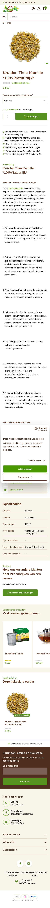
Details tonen (34, 460)
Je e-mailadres (10, 766)
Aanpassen (23, 477)
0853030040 (17, 804)
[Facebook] (20, 863)
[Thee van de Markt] (11, 9)
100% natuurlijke (16, 188)
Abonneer (25, 781)
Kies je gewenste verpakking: (18, 95)
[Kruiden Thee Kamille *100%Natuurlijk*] (17, 703)
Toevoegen (32, 116)
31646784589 (16, 490)
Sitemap (33, 900)
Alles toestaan (25, 469)
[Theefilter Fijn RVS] (17, 635)
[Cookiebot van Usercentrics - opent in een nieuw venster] (35, 429)
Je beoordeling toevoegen (20, 592)
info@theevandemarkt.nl (22, 814)
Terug (8, 23)
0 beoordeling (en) (20, 83)
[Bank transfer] (16, 897)
